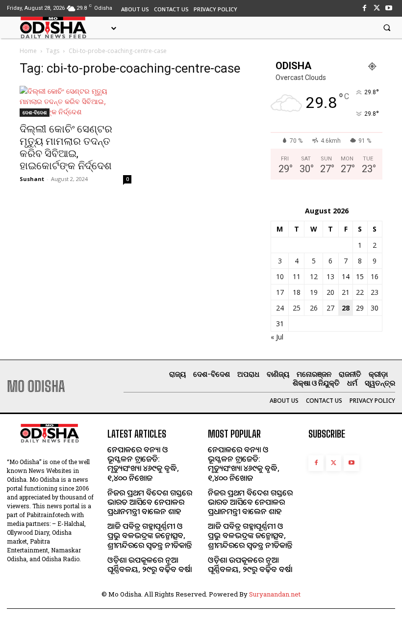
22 (360, 292)
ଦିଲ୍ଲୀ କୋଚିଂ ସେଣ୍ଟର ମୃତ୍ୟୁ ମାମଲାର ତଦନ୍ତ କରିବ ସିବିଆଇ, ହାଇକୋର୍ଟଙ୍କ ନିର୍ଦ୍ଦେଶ (66, 147)
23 (374, 292)
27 (330, 307)
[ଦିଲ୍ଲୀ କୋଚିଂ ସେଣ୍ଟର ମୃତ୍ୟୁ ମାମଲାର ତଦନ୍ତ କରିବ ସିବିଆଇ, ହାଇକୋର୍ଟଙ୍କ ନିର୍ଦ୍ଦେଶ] (75, 101)
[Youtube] (389, 8)
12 (314, 276)
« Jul (277, 336)
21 (346, 292)
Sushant (32, 178)
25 (297, 307)
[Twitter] (377, 8)
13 (330, 276)
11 (297, 276)
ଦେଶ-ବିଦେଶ (35, 112)
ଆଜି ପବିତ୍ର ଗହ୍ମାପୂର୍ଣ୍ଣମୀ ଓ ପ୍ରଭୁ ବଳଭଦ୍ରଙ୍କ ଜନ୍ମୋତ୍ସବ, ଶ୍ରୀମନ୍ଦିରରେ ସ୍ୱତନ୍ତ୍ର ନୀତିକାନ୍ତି (149, 535)
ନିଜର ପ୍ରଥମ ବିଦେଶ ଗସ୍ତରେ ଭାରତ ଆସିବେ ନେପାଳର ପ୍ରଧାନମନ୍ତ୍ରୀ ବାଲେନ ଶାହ (149, 502)
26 (314, 307)
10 (280, 276)
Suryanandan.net (275, 594)
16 (374, 276)
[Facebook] (364, 8)
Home (28, 51)
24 (280, 307)
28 (346, 307)
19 (314, 292)
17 (280, 292)
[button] (387, 27)
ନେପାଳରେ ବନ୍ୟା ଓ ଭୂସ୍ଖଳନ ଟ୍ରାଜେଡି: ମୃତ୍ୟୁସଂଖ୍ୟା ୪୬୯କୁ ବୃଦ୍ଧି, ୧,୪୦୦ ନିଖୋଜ (143, 463)
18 (297, 292)
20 (330, 292)
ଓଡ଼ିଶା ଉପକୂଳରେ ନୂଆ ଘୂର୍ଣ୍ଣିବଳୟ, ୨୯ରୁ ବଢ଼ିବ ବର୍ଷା (149, 564)
